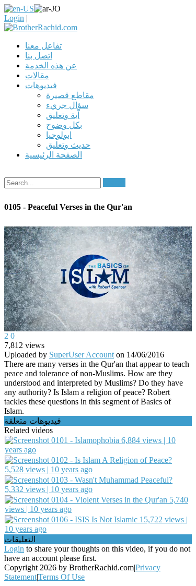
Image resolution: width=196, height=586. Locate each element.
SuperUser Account (81, 354)
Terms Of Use (61, 576)
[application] (98, 279)
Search (114, 182)
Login (14, 18)
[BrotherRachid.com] (40, 27)
